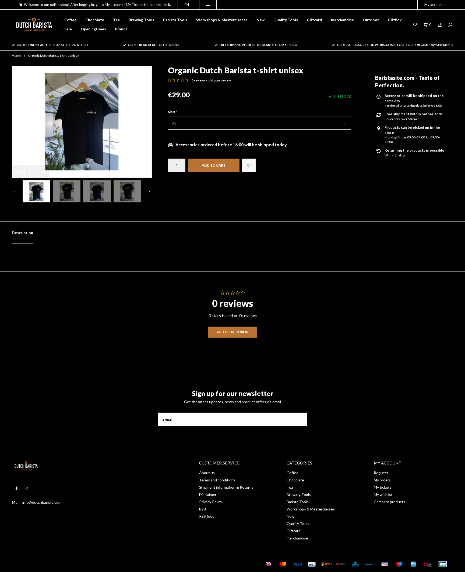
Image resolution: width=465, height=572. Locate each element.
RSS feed (206, 516)
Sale (68, 29)
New (260, 19)
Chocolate (94, 19)
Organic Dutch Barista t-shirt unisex (53, 55)
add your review (219, 80)
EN (187, 4)
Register (381, 472)
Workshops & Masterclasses (222, 19)
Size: (172, 112)
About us (207, 472)
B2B (202, 509)
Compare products (389, 501)
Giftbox (395, 19)
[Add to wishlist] (249, 165)
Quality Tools (285, 19)
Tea (116, 19)
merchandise (342, 19)
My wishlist (383, 494)
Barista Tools (175, 19)
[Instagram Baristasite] (26, 488)
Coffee (70, 19)
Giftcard (314, 19)
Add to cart (214, 165)
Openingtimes (93, 29)
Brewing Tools (141, 19)
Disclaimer (207, 494)
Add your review (232, 332)
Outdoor (371, 19)
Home (16, 55)
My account (433, 4)
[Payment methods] (268, 564)
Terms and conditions (217, 480)
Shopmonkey (88, 564)
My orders (382, 480)
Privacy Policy (210, 501)
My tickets (383, 487)
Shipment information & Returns (226, 487)
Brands (121, 29)
